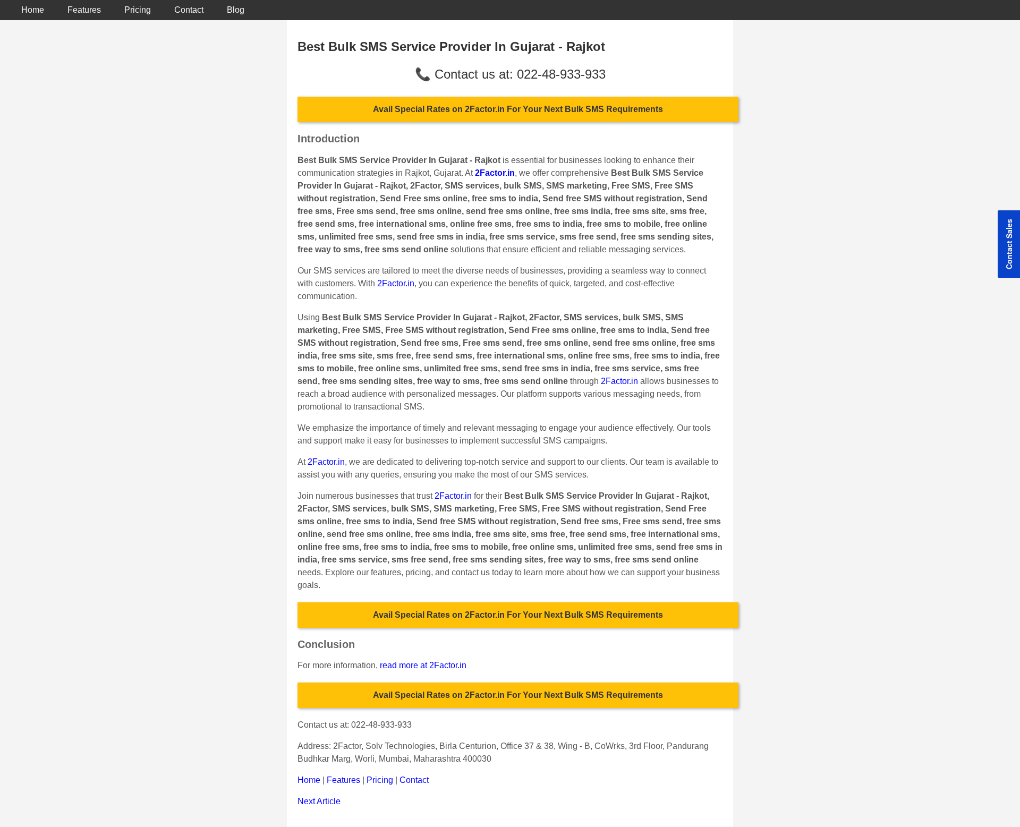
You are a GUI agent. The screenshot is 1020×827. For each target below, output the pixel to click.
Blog (235, 9)
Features (84, 9)
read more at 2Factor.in (423, 665)
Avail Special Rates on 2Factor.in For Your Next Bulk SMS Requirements (518, 109)
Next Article (319, 801)
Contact (188, 9)
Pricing (137, 9)
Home (32, 9)
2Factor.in (395, 283)
